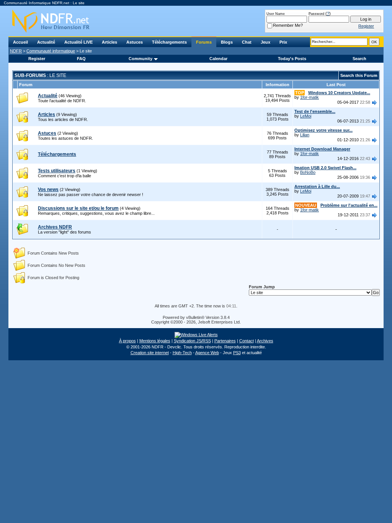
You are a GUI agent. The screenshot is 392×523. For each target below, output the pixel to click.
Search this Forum (358, 75)
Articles (109, 42)
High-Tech (182, 352)
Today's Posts (292, 58)
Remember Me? (288, 25)
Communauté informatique (50, 51)
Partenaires (225, 340)
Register (36, 58)
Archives (265, 340)
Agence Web (207, 352)
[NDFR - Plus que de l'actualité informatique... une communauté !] (196, 21)
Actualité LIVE (78, 42)
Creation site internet (150, 352)
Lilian (304, 134)
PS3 (237, 352)
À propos (127, 340)
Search (359, 58)
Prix (283, 42)
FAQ (81, 58)
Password (316, 14)
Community (140, 58)
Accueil (20, 42)
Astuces (134, 42)
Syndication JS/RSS (192, 340)
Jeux (265, 42)
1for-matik (309, 97)
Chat (247, 42)
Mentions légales (154, 340)
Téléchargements (169, 42)
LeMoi (305, 116)
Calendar (218, 58)
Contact (246, 340)
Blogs (227, 42)
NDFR (16, 51)
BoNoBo (307, 172)
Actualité (46, 42)
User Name (275, 14)
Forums (204, 42)
